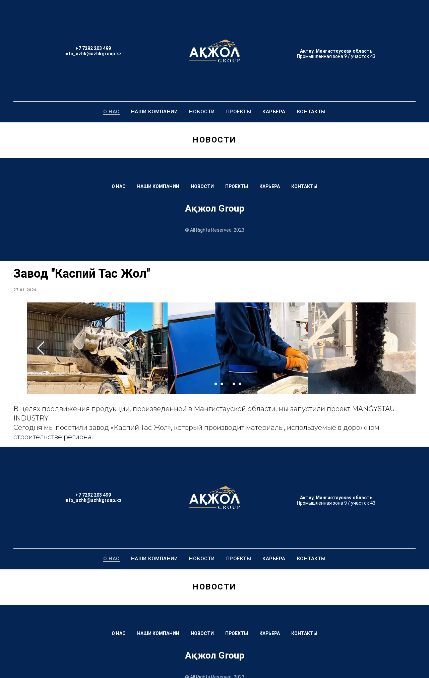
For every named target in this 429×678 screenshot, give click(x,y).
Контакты (311, 112)
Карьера (274, 112)
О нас (111, 112)
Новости (202, 112)
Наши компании (158, 186)
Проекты (238, 112)
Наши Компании (154, 112)
